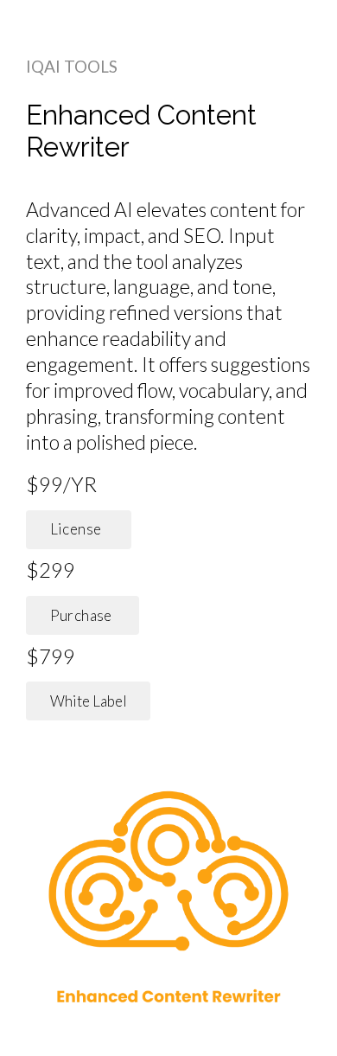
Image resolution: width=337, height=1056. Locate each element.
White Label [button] (88, 701)
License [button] (79, 529)
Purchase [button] (83, 615)
